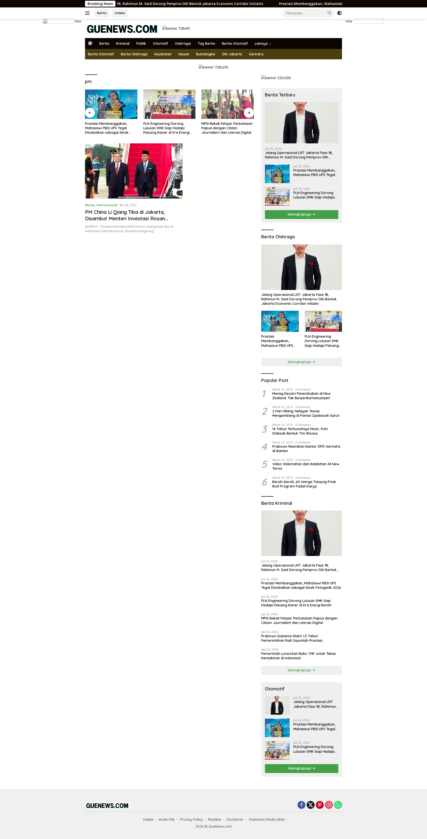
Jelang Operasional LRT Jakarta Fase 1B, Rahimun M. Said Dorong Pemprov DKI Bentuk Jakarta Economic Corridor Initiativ (126, 3)
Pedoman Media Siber (267, 819)
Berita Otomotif (235, 43)
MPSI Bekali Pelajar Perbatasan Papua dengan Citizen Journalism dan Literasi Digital (227, 128)
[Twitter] (311, 805)
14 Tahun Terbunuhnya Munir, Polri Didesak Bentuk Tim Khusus (300, 431)
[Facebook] (301, 805)
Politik (141, 43)
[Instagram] (329, 805)
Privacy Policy (191, 819)
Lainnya (261, 43)
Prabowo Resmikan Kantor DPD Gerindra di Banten (306, 448)
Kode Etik (167, 819)
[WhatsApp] (338, 805)
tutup (78, 21)
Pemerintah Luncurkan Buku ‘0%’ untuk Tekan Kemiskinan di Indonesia (298, 655)
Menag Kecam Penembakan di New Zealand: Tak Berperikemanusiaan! (301, 395)
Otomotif (160, 43)
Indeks (120, 13)
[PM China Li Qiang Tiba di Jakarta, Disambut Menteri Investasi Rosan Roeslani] (134, 171)
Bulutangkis (205, 54)
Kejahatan (162, 54)
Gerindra (256, 54)
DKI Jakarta (232, 54)
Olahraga (183, 43)
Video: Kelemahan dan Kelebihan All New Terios (305, 466)
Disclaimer (235, 819)
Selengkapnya (300, 214)
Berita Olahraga (134, 54)
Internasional (106, 205)
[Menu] (88, 13)
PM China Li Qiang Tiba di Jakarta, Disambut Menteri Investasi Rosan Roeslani (125, 218)
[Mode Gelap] (339, 13)
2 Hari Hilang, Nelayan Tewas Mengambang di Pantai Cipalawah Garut (305, 413)
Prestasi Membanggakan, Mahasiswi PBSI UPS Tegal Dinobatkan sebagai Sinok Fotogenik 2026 (329, 3)
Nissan (183, 54)
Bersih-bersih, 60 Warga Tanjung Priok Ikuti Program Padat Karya (304, 484)
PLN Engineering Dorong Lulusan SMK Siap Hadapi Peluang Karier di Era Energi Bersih (166, 128)
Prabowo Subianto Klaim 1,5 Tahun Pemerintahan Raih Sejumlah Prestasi (291, 638)
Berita (102, 13)
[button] (330, 13)
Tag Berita (206, 43)
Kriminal (122, 43)
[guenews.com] (122, 28)
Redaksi (214, 819)
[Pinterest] (320, 805)
